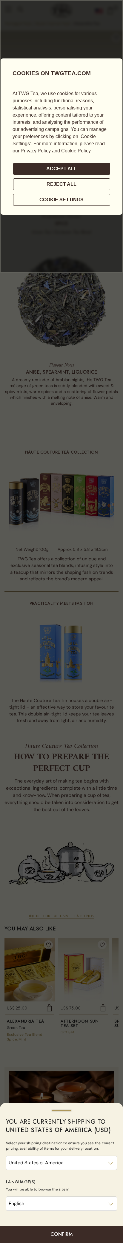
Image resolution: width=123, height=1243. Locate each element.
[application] (61, 136)
